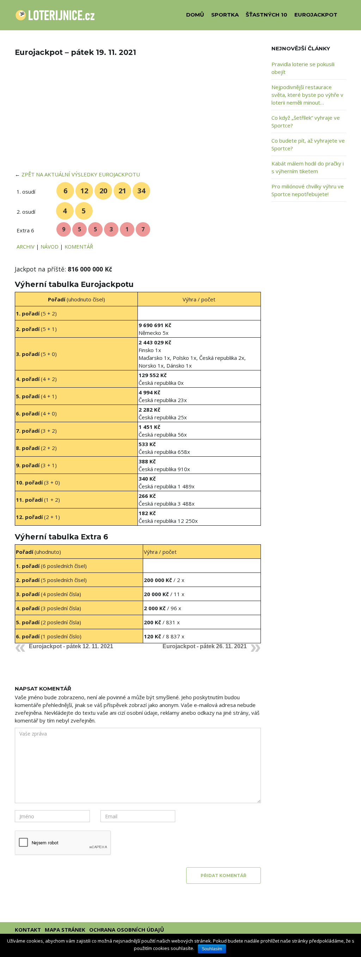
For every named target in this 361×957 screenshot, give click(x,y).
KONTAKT (28, 929)
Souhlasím (212, 948)
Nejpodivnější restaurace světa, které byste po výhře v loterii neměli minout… (307, 94)
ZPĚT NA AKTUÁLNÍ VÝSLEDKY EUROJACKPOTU (81, 174)
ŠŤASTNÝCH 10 (266, 14)
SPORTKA (225, 14)
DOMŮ (195, 14)
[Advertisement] (138, 118)
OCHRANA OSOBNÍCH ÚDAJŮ (126, 929)
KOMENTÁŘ (79, 246)
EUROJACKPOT (315, 14)
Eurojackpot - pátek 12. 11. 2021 (71, 646)
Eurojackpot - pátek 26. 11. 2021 (205, 646)
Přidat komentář (223, 875)
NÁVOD (50, 246)
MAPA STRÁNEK (65, 929)
